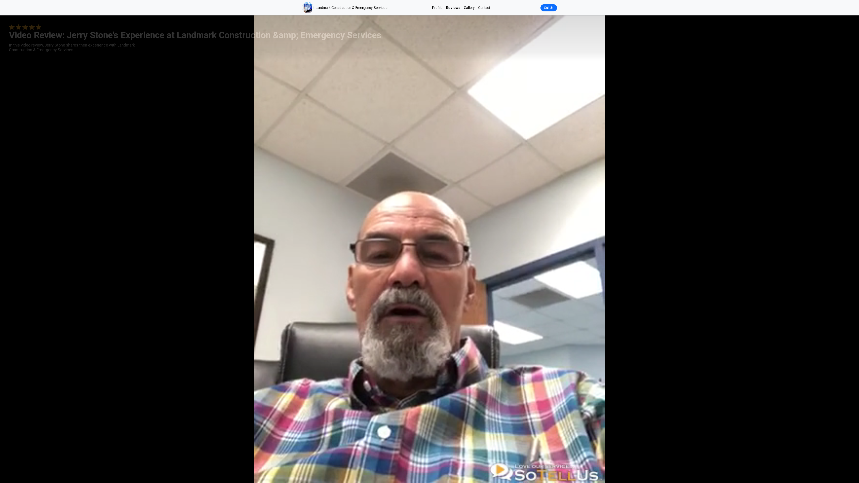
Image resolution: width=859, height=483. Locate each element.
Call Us (548, 8)
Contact (484, 8)
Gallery (469, 8)
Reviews (453, 8)
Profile (437, 8)
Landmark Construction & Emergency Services (351, 8)
